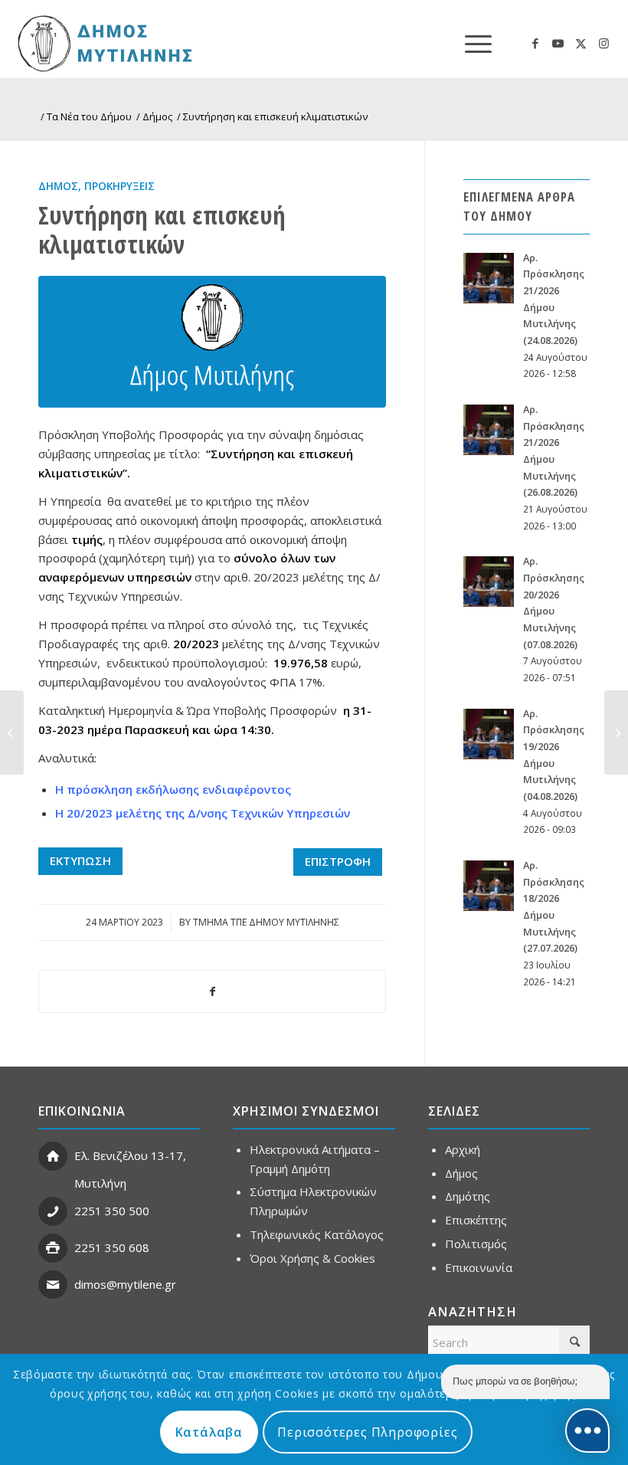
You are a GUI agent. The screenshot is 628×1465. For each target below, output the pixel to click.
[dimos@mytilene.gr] (52, 1284)
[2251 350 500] (52, 1211)
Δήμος (58, 186)
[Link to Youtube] (558, 42)
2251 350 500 (111, 1210)
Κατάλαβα (209, 1432)
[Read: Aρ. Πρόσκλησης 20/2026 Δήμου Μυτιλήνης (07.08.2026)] (488, 581)
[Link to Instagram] (604, 42)
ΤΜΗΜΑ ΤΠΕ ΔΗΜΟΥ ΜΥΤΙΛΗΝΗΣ (266, 922)
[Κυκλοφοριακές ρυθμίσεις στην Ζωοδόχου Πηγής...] (12, 732)
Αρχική (462, 1149)
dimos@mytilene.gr (125, 1284)
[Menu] (471, 42)
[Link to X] (581, 42)
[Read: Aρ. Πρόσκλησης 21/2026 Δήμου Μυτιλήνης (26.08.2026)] (488, 430)
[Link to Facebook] (535, 42)
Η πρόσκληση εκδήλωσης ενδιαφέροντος (173, 789)
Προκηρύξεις (119, 186)
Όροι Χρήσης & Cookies (312, 1258)
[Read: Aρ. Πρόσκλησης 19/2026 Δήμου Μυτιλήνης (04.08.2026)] (488, 734)
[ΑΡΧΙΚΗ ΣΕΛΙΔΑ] (103, 42)
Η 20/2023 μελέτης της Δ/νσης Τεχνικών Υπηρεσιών (202, 813)
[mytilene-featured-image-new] (212, 342)
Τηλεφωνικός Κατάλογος (317, 1234)
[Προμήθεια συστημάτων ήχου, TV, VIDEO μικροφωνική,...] (616, 732)
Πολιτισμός (476, 1243)
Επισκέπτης (476, 1219)
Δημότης (467, 1196)
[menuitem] (471, 42)
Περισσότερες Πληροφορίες (367, 1432)
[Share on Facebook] (212, 992)
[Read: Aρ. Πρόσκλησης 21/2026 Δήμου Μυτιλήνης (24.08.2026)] (488, 278)
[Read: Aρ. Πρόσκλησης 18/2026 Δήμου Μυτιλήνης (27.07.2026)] (488, 885)
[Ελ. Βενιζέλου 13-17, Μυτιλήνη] (52, 1156)
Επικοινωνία (478, 1267)
